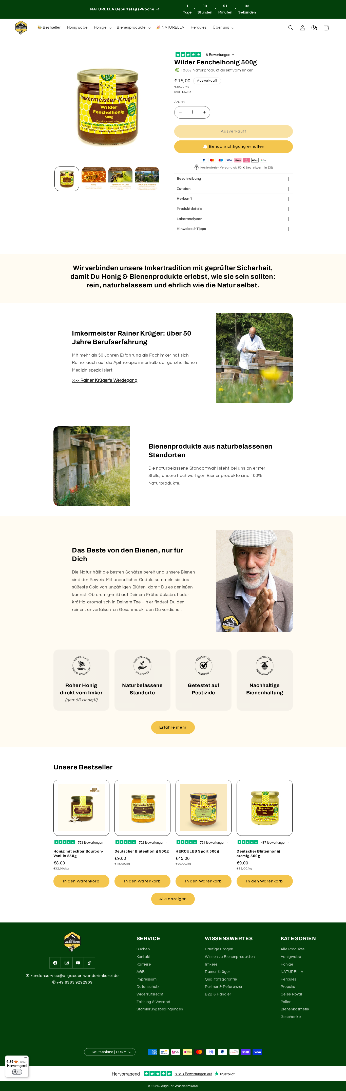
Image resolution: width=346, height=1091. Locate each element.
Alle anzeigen (173, 899)
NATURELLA (292, 972)
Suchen (143, 949)
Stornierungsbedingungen (160, 1009)
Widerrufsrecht (150, 994)
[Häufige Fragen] (314, 28)
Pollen (286, 1002)
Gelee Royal (291, 994)
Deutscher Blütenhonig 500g (141, 851)
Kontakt (144, 957)
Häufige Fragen (219, 949)
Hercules (288, 979)
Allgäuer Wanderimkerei (179, 1086)
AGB (141, 972)
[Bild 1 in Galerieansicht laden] (67, 179)
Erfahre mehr (173, 727)
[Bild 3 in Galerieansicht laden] (120, 179)
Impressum (147, 979)
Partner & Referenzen (224, 987)
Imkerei (211, 964)
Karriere (144, 964)
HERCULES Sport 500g (197, 851)
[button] (102, 27)
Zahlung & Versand (153, 1002)
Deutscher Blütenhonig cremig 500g (258, 853)
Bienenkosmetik (295, 1009)
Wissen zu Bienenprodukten (230, 957)
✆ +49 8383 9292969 (72, 982)
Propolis (288, 987)
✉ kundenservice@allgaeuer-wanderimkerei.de (72, 976)
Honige (287, 964)
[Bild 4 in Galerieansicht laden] (147, 179)
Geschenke (291, 1017)
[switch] (17, 1072)
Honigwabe (291, 957)
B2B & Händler (218, 994)
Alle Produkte (293, 949)
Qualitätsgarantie (221, 979)
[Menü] (26, 1059)
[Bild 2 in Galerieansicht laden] (94, 179)
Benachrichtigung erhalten (236, 146)
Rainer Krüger (217, 972)
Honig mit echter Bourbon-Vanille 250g (78, 853)
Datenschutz (148, 987)
